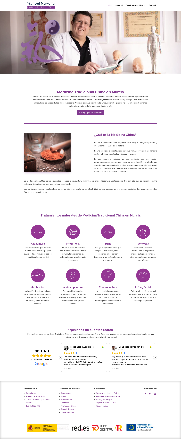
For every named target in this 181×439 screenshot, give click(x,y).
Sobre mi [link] (119, 5)
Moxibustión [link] (66, 400)
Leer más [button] (67, 368)
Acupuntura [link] (66, 393)
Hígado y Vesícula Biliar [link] (106, 403)
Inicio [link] (110, 5)
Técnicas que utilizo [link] (134, 5)
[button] (155, 357)
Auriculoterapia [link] (67, 409)
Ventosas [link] (65, 403)
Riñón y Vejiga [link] (102, 406)
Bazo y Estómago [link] (104, 400)
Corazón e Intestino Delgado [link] (108, 393)
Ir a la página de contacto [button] (90, 113)
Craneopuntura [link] (67, 412)
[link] (41, 5)
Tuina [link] (63, 396)
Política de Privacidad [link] (35, 396)
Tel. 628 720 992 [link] (33, 406)
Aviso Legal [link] (31, 393)
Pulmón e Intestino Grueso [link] (108, 396)
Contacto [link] (153, 5)
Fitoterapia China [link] (68, 406)
